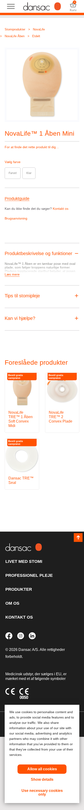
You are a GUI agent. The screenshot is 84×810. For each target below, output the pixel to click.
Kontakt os (60, 208)
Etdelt (36, 36)
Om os (12, 603)
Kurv (73, 6)
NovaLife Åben (14, 36)
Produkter (18, 589)
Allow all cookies (42, 769)
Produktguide (17, 199)
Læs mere (12, 274)
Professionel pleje (29, 575)
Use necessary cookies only (42, 792)
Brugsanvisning (16, 218)
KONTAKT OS (19, 617)
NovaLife (39, 29)
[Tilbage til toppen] (78, 537)
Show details (42, 779)
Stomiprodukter (15, 29)
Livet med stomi (23, 561)
